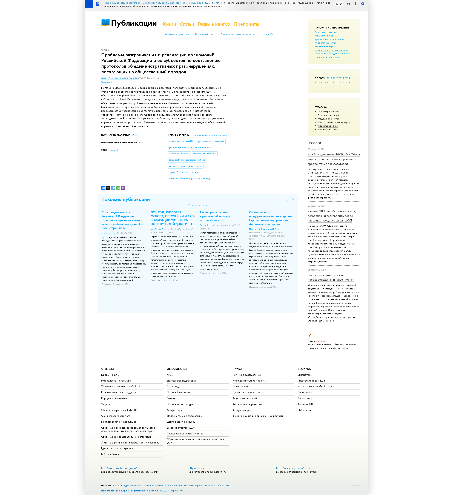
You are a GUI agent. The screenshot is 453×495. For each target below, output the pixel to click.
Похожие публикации (125, 199)
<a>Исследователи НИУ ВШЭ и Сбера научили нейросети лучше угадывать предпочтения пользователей (334, 159)
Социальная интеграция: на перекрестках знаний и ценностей (331, 277)
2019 (341, 82)
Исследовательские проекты (249, 380)
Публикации (134, 22)
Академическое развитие (247, 404)
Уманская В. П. (108, 82)
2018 (347, 82)
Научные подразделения (247, 374)
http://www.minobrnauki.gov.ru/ (119, 468)
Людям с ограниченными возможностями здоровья (130, 442)
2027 (329, 78)
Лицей (170, 374)
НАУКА (237, 369)
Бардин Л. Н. (206, 225)
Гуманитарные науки (328, 111)
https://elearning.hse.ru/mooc (293, 468)
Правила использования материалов (237, 34)
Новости (314, 143)
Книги (169, 24)
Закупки (105, 404)
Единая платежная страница (117, 448)
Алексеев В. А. (109, 233)
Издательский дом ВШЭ (311, 380)
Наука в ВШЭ (266, 34)
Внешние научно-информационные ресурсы (258, 415)
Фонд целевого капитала (115, 415)
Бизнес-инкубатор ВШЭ (180, 427)
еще (317, 86)
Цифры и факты (110, 374)
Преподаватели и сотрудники (118, 392)
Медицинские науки (328, 118)
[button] (189, 205)
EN (341, 4)
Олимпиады (173, 386)
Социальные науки (328, 125)
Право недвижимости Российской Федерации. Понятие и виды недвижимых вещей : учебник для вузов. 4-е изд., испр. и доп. (122, 220)
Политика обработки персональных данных (206, 485)
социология (321, 57)
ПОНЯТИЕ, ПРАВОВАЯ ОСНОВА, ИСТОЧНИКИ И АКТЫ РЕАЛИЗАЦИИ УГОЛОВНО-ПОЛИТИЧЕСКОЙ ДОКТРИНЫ (173, 218)
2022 (323, 82)
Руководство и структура (116, 380)
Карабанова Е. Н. (158, 229)
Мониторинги (241, 386)
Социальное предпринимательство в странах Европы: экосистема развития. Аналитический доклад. (271, 218)
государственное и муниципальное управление (329, 37)
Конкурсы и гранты (243, 410)
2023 (317, 82)
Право (135, 135)
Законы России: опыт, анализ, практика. (119, 77)
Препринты (246, 24)
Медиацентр (305, 398)
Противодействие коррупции (118, 421)
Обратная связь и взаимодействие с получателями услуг (196, 441)
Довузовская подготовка (181, 380)
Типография (305, 392)
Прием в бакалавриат (179, 392)
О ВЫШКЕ (108, 369)
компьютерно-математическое (331, 50)
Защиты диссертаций (245, 398)
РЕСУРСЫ (304, 369)
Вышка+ (171, 398)
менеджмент (334, 53)
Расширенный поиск (205, 34)
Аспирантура (174, 410)
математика (321, 53)
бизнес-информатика (326, 32)
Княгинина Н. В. (268, 229)
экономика (333, 57)
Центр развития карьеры (181, 421)
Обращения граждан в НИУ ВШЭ (120, 410)
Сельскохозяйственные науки (334, 122)
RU (337, 4)
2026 (335, 78)
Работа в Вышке (110, 454)
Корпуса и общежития (114, 398)
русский (114, 150)
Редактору (355, 485)
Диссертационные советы (248, 392)
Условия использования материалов (163, 485)
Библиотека (305, 374)
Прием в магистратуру (180, 404)
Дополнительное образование (185, 415)
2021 (329, 82)
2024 (347, 78)
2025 (341, 78)
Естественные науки (328, 115)
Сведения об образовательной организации (126, 436)
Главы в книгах (214, 24)
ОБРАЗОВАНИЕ (177, 369)
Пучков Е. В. (254, 229)
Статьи (187, 24)
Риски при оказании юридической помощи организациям (215, 216)
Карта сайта (177, 490)
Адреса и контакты (133, 485)
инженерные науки (325, 46)
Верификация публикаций (177, 34)
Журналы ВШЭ (306, 404)
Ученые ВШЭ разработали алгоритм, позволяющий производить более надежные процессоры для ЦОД (332, 215)
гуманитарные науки (325, 42)
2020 (335, 82)
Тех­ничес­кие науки (328, 129)
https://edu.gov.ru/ (200, 468)
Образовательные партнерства (185, 433)
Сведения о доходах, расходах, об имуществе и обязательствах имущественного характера (129, 429)
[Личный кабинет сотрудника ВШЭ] (355, 4)
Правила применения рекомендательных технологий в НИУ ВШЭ (135, 490)
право (345, 53)
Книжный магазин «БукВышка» (315, 386)
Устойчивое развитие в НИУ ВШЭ (120, 386)
